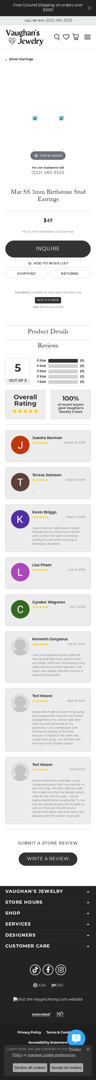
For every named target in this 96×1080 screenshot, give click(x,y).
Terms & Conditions (62, 1032)
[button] (48, 20)
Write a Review (48, 859)
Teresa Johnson (46, 475)
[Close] (89, 8)
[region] (48, 119)
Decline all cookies (30, 1067)
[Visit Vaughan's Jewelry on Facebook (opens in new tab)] (48, 970)
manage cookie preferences (51, 1055)
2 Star (41, 376)
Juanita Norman (47, 438)
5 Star (41, 360)
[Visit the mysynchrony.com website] (48, 999)
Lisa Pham (41, 565)
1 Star (41, 382)
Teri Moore (42, 696)
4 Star (41, 366)
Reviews (48, 346)
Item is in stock (48, 300)
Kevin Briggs (44, 512)
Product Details (48, 332)
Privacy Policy (29, 1032)
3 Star (41, 371)
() (82, 360)
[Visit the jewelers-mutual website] (41, 1014)
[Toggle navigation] (87, 37)
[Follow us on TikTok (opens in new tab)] (35, 970)
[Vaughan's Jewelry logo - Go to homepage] (25, 37)
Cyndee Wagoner (48, 602)
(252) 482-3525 (47, 173)
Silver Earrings (21, 59)
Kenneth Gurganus (50, 639)
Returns (70, 274)
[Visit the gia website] (39, 985)
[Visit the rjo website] (60, 1014)
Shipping (26, 274)
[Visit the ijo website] (57, 985)
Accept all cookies (66, 1067)
